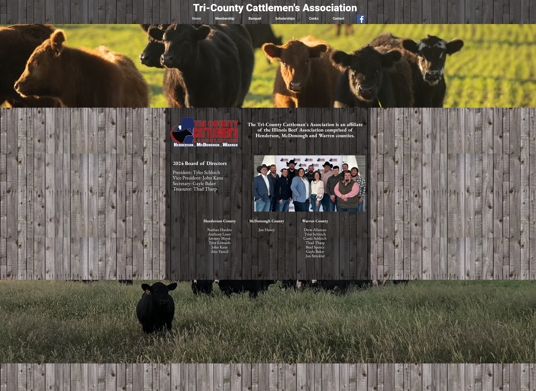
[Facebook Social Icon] (361, 19)
